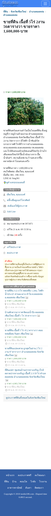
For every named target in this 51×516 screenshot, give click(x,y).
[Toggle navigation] (45, 4)
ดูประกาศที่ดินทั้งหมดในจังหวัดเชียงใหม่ (25, 398)
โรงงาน (43, 481)
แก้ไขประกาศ (14, 247)
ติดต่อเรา (39, 488)
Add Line (11, 211)
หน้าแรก (10, 475)
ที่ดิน (6, 481)
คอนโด (23, 481)
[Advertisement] (25, 62)
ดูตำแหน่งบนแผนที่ (15, 182)
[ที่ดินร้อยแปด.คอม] (10, 3)
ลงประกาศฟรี (24, 475)
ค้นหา (28, 488)
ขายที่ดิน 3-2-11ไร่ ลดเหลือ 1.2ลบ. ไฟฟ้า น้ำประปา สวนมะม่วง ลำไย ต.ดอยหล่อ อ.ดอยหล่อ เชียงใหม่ (24, 294)
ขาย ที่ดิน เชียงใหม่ (16, 304)
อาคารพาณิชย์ (14, 488)
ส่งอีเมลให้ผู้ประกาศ (17, 206)
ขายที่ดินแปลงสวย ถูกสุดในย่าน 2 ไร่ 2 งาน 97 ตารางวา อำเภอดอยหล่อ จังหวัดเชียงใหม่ (24, 351)
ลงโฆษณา (40, 475)
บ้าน (14, 481)
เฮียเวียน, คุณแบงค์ (16, 194)
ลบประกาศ (12, 253)
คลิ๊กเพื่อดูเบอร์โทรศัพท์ (18, 200)
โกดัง (33, 481)
